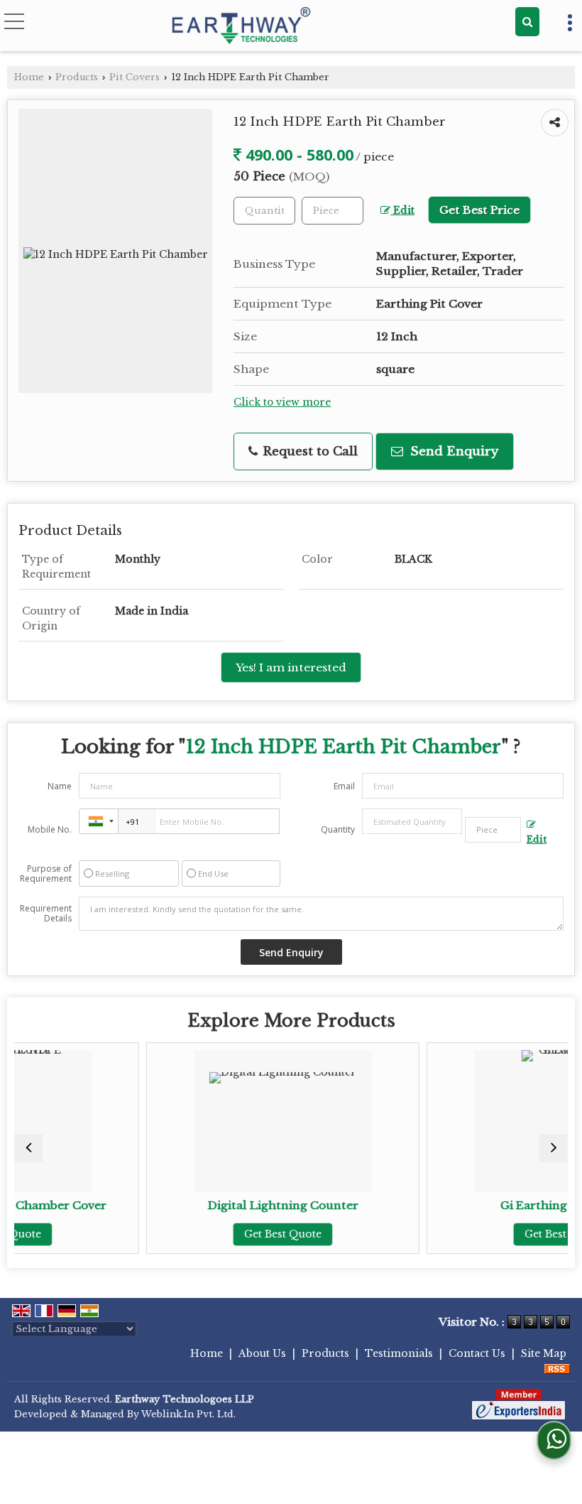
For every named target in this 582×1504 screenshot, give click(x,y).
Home (29, 77)
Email (344, 786)
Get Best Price (479, 210)
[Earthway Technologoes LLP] (241, 27)
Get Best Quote (213, 1234)
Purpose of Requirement (46, 874)
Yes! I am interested (291, 667)
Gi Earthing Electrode (494, 1205)
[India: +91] (99, 821)
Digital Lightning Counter (213, 1205)
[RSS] (557, 1368)
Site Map (543, 1353)
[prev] (28, 1148)
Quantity (338, 829)
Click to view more (282, 402)
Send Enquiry (452, 451)
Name (60, 786)
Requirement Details (46, 914)
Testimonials (399, 1353)
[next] (553, 1148)
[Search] (527, 21)
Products (76, 77)
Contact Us (477, 1353)
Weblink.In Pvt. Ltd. (188, 1414)
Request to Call (308, 451)
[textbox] (332, 210)
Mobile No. (50, 829)
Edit (402, 211)
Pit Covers (134, 77)
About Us (262, 1353)
